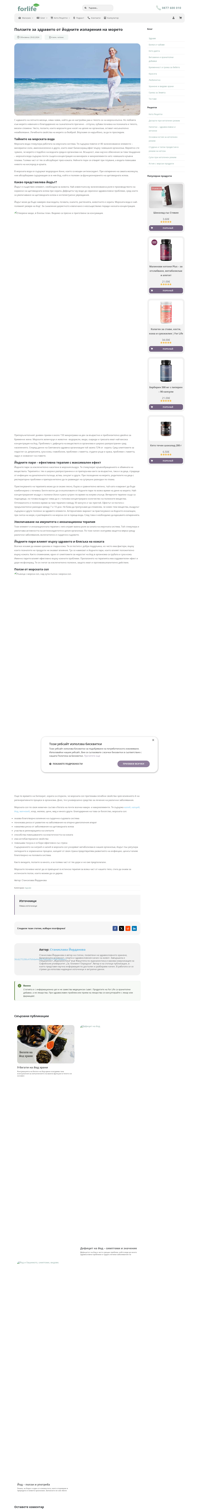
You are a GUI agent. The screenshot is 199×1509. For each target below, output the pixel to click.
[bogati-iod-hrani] (45, 1026)
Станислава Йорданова (68, 950)
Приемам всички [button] (133, 763)
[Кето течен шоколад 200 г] (166, 418)
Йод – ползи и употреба (33, 1484)
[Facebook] (115, 928)
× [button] (153, 740)
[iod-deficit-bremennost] (109, 1026)
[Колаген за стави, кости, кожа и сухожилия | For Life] (166, 302)
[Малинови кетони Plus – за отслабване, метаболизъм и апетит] (166, 239)
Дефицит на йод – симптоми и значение (108, 1248)
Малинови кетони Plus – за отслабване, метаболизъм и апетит (166, 271)
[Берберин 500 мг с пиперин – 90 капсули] (166, 360)
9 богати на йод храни (32, 1067)
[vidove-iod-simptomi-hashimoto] (45, 1262)
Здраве (28, 887)
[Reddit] (128, 928)
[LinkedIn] (134, 928)
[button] (66, 764)
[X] (121, 928)
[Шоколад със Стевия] (166, 185)
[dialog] (99, 754)
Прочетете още (92, 755)
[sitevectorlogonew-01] (29, 4)
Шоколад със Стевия (165, 212)
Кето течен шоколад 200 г (166, 445)
